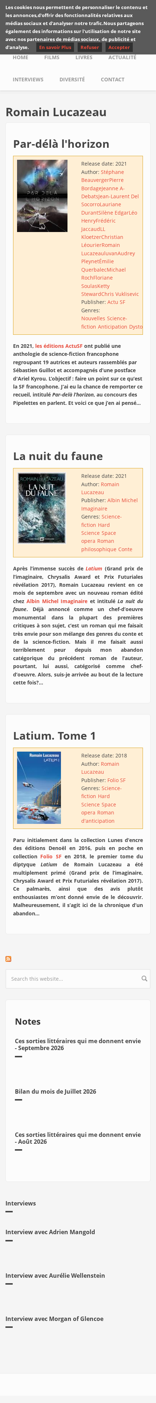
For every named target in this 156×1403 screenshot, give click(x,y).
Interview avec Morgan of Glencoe (54, 1319)
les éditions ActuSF (59, 345)
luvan (111, 253)
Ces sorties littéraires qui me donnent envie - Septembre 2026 (78, 1044)
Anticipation (112, 326)
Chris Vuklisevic (120, 293)
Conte (125, 549)
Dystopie (139, 326)
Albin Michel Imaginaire (56, 601)
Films (51, 57)
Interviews (28, 79)
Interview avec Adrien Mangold (50, 1232)
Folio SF (116, 780)
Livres (84, 57)
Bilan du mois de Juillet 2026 (55, 1091)
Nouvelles (93, 318)
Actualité (122, 57)
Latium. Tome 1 (54, 735)
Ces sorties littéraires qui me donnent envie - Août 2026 (78, 1138)
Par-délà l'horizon (61, 143)
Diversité (72, 79)
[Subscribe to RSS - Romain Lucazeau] (78, 959)
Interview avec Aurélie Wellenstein (55, 1276)
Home (20, 57)
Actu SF (116, 301)
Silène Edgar (113, 212)
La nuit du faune (58, 455)
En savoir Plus (55, 47)
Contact (112, 79)
